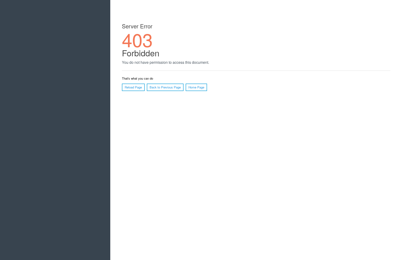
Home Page (196, 87)
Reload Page (133, 87)
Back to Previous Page (165, 87)
